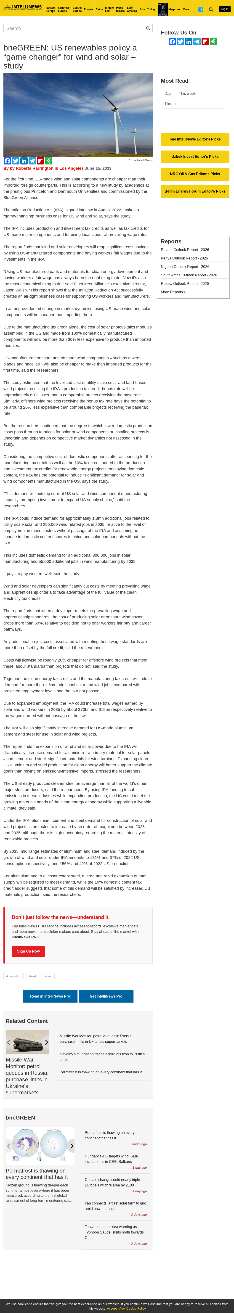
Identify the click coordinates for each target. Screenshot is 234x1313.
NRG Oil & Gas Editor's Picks (195, 174)
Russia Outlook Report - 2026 (185, 284)
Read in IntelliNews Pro (50, 996)
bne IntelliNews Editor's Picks (195, 139)
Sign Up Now (28, 951)
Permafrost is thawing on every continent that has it (101, 1072)
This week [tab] (187, 93)
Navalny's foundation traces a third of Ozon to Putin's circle (102, 1057)
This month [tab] (174, 104)
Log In (225, 9)
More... (187, 9)
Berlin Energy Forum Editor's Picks (195, 191)
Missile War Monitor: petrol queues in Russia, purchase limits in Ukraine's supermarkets (27, 1076)
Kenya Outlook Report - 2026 (184, 258)
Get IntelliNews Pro (106, 996)
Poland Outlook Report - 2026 (185, 250)
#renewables (13, 976)
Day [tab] (168, 93)
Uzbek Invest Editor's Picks (195, 157)
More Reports (172, 292)
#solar (48, 976)
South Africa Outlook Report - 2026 (189, 275)
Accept (112, 1308)
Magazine (174, 9)
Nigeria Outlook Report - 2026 (185, 267)
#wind (32, 976)
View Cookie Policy (132, 1308)
